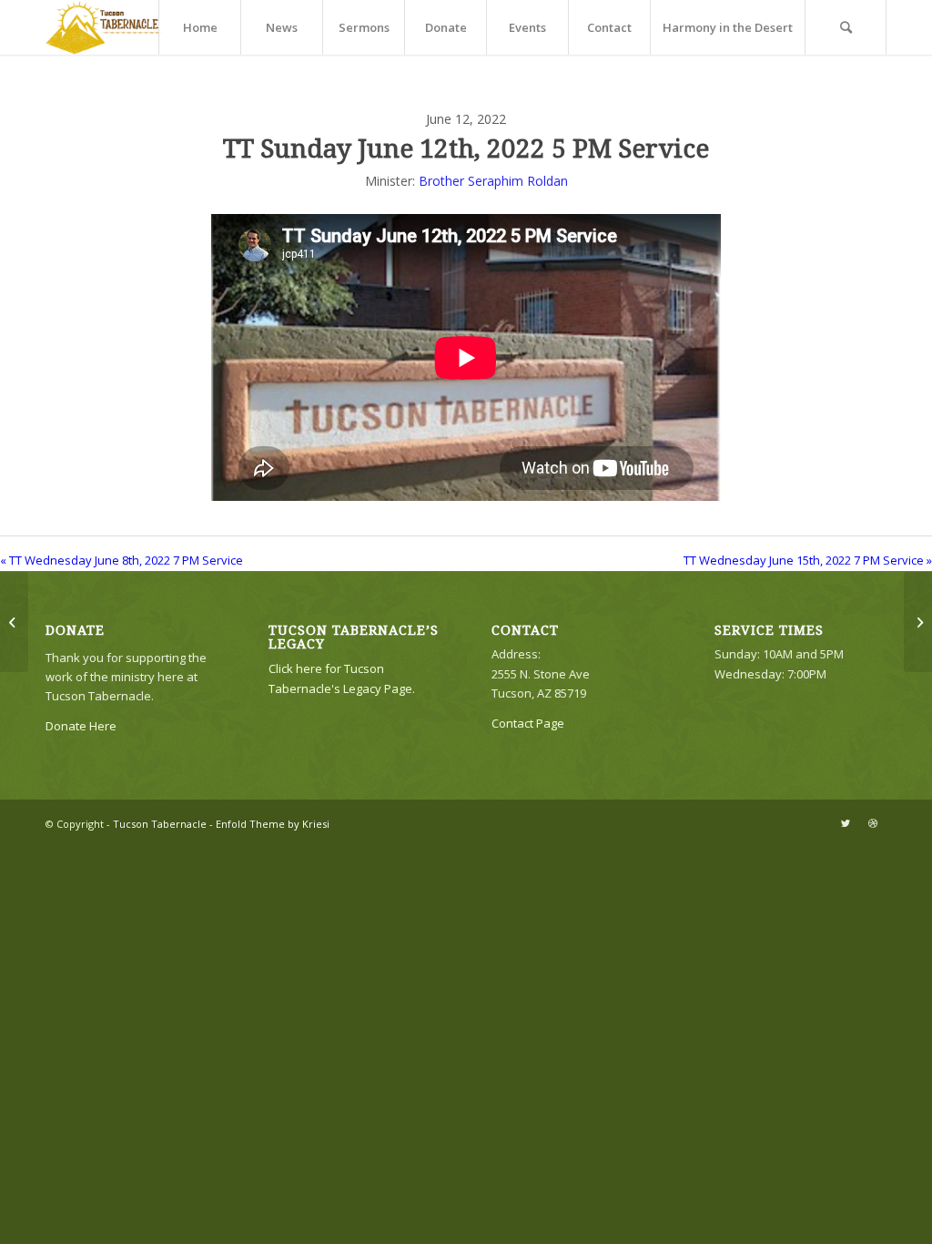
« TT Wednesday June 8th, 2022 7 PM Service (121, 560)
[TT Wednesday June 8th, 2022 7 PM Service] (14, 622)
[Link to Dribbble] (872, 823)
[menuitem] (199, 27)
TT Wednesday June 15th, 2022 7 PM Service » (808, 560)
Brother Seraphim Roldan (493, 180)
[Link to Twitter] (845, 823)
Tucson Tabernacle (160, 824)
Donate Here (81, 726)
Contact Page (527, 723)
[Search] (845, 27)
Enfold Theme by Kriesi (272, 824)
